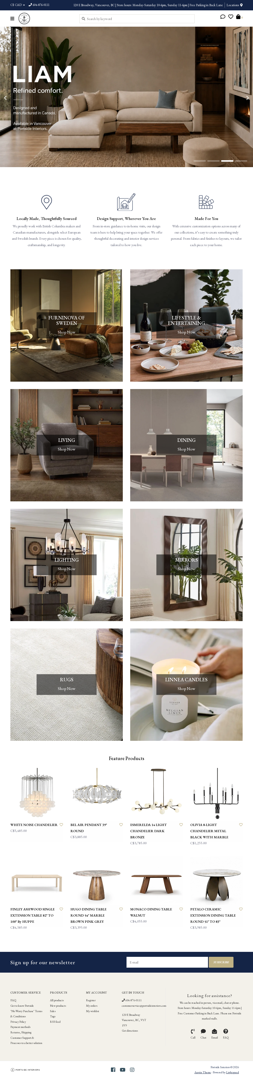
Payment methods (20, 1027)
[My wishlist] (230, 17)
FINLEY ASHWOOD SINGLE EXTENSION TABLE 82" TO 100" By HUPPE (32, 915)
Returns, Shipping (20, 1032)
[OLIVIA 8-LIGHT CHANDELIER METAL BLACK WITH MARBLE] (216, 794)
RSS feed (55, 1022)
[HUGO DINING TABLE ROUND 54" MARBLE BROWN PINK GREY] (96, 878)
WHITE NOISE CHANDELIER (34, 825)
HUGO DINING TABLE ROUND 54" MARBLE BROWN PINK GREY (88, 915)
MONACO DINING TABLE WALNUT (151, 912)
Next (237, 98)
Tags (52, 1016)
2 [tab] (213, 161)
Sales (53, 1011)
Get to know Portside (22, 1006)
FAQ (13, 1000)
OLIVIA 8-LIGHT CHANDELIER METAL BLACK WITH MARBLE (209, 831)
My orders (91, 1006)
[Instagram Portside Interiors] (132, 1069)
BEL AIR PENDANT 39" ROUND (88, 828)
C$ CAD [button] (16, 5)
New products (58, 1006)
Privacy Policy (18, 1022)
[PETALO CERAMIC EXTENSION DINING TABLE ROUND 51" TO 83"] (216, 878)
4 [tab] (241, 161)
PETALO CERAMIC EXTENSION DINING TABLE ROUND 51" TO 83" (213, 915)
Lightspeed (232, 1072)
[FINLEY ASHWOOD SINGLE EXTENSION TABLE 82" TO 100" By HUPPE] (36, 878)
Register (91, 1000)
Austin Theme (202, 1072)
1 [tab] (199, 161)
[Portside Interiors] (45, 18)
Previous (16, 98)
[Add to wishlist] (61, 825)
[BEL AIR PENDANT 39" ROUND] (96, 794)
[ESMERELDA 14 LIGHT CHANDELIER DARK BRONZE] (156, 794)
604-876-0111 (133, 1000)
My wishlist (92, 1011)
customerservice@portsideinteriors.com (144, 1006)
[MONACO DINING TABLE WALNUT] (156, 878)
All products (57, 1000)
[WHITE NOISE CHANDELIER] (36, 794)
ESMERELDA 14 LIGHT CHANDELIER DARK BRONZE (148, 831)
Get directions (130, 1031)
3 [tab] (227, 161)
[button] (222, 17)
